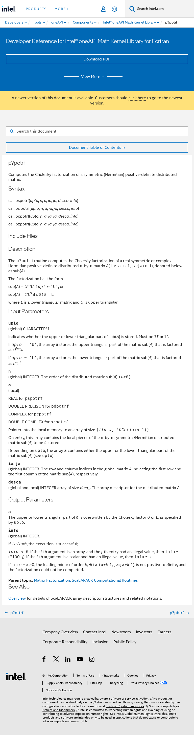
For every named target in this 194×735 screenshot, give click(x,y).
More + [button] (62, 9)
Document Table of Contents (95, 147)
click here (137, 97)
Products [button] (36, 9)
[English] (114, 9)
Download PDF (97, 59)
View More (90, 76)
